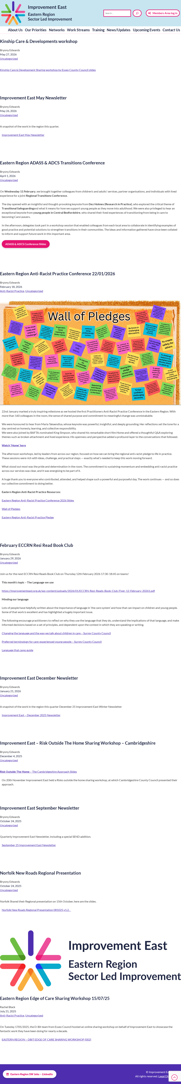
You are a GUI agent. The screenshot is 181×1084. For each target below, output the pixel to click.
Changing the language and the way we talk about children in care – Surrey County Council (56, 633)
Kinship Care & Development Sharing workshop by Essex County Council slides (48, 70)
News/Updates (118, 30)
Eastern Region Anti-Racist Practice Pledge (28, 517)
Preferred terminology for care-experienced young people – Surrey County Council (52, 641)
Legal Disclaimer (168, 1076)
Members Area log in (165, 13)
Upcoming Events (146, 30)
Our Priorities (35, 30)
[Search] (137, 13)
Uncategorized (9, 58)
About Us (15, 30)
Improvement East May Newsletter (23, 134)
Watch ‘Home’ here (14, 445)
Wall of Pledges (11, 508)
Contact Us (171, 30)
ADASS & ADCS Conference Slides (25, 244)
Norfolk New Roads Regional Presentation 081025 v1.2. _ (36, 909)
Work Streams (78, 30)
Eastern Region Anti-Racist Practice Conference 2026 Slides (38, 500)
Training (98, 30)
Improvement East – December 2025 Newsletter (31, 715)
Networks (57, 30)
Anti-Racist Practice (12, 291)
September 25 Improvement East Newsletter (29, 845)
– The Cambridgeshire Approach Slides (38, 771)
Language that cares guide (17, 650)
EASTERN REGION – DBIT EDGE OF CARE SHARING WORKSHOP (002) (46, 1039)
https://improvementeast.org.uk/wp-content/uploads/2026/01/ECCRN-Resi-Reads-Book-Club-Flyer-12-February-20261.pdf (78, 590)
